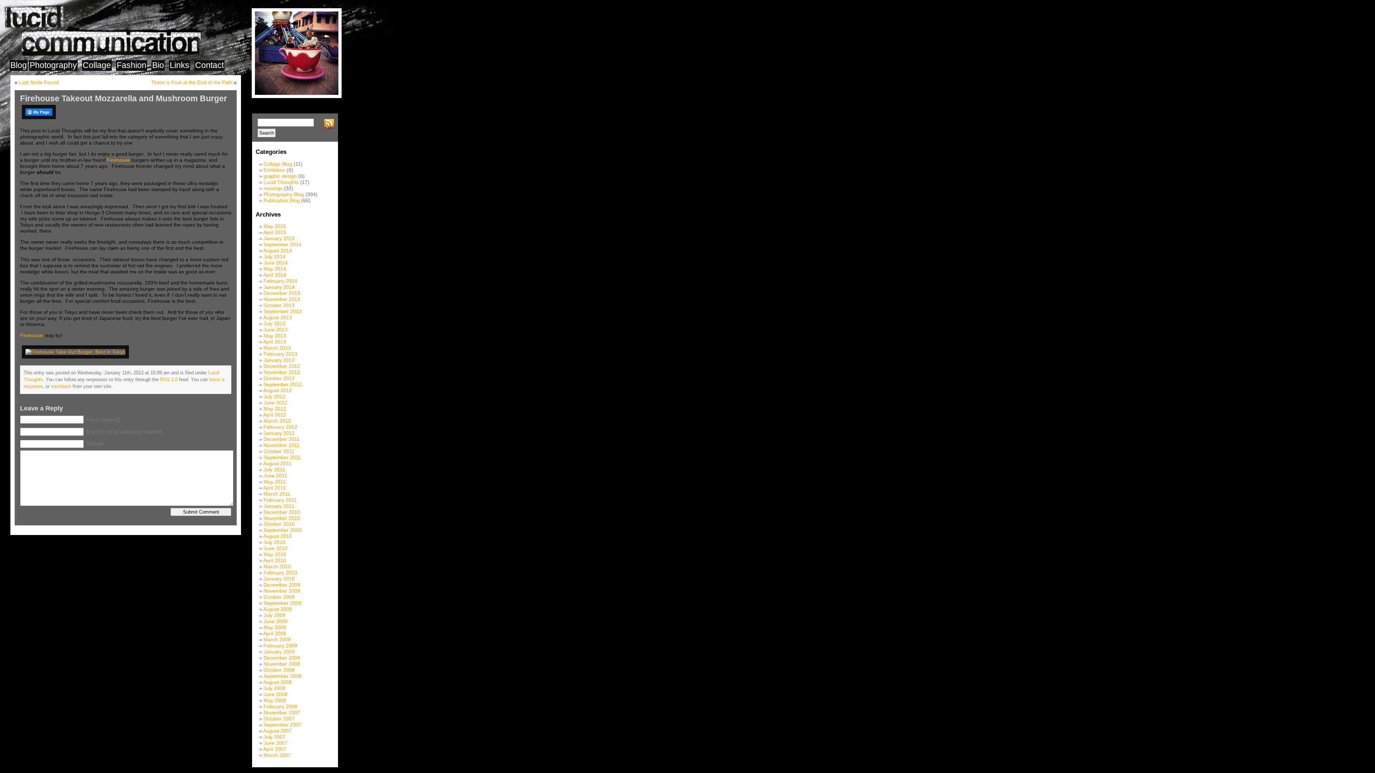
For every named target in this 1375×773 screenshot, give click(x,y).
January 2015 (279, 238)
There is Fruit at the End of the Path (191, 82)
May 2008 (275, 700)
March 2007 (277, 755)
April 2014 (274, 275)
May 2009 (275, 627)
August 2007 (277, 731)
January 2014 (279, 287)
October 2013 (279, 305)
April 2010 (274, 560)
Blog (18, 65)
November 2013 (282, 299)
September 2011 (282, 457)
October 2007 (279, 718)
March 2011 (277, 494)
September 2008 (282, 676)
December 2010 (282, 512)
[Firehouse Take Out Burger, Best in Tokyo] (76, 352)
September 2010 (282, 530)
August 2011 (277, 463)
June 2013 (276, 329)
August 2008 (277, 682)
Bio (158, 65)
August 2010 (277, 536)
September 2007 (282, 725)
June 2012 (276, 402)
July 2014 (274, 256)
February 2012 (280, 427)
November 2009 (282, 591)
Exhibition (274, 170)
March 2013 (277, 348)
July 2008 (274, 688)
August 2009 (277, 609)
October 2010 (279, 524)
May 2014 (275, 269)
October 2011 (279, 451)
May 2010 (275, 554)
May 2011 (275, 482)
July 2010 (274, 542)
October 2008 (279, 670)
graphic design (280, 176)
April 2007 (274, 749)
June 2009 (276, 621)
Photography (53, 65)
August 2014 (277, 250)
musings (273, 188)
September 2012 (282, 384)
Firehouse (118, 160)
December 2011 (282, 439)
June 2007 (276, 743)
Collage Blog (278, 164)
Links (179, 65)
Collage (97, 65)
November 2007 (282, 712)
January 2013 (279, 360)
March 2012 (277, 421)
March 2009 (277, 639)
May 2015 (275, 226)
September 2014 (282, 244)
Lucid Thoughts (281, 182)
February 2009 (280, 645)
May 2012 (275, 409)
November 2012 (282, 372)
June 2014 (276, 263)
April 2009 (274, 633)
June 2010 (276, 548)
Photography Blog (284, 194)
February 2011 (280, 500)
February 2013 (280, 354)
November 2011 (282, 445)
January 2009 (279, 652)
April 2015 (274, 232)
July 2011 (274, 469)
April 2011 (274, 488)
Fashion (131, 65)
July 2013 (274, 323)
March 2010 (277, 566)
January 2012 (279, 433)
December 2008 (282, 658)
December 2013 (282, 293)
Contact (209, 65)
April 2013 (274, 342)
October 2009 (279, 597)
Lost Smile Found (39, 82)
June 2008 (276, 694)
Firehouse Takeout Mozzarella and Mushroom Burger (123, 98)
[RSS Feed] (330, 124)
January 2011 (279, 506)
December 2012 (282, 366)
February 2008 (280, 706)
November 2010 (282, 518)
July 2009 (274, 615)
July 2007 (274, 737)
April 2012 (274, 415)
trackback (61, 386)
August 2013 (277, 317)
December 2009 (282, 585)
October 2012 (279, 378)
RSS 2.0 (169, 379)
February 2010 (280, 572)
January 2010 (279, 579)
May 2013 (275, 336)
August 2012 (277, 390)
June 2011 (275, 475)
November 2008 (282, 664)
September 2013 (282, 311)
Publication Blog (282, 200)
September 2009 (282, 603)
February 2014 (280, 281)
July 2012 (274, 396)
